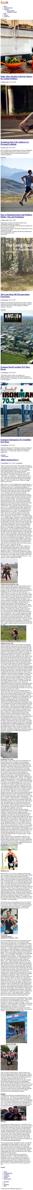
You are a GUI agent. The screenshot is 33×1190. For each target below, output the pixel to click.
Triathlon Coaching (12, 12)
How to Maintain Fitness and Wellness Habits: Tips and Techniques (16, 216)
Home (5, 6)
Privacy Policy (7, 1179)
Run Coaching (10, 10)
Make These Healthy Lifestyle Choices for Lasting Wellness (16, 77)
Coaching (6, 9)
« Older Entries (4, 456)
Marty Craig (5, 82)
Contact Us (7, 16)
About (27, 480)
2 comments (19, 463)
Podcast (6, 15)
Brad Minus (5, 300)
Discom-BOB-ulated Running (12, 1140)
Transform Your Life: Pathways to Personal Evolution (15, 143)
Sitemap (6, 1177)
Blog (5, 13)
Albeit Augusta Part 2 (9, 460)
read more (3, 84)
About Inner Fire (8, 7)
